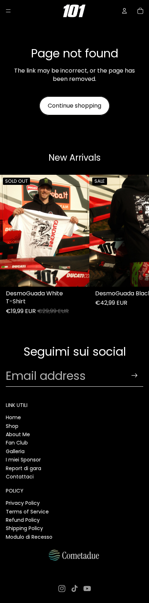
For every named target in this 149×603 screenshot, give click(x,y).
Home (13, 417)
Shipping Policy (24, 528)
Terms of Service (27, 511)
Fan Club (17, 442)
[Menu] (8, 11)
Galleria (15, 451)
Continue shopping (74, 105)
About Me (18, 434)
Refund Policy (23, 520)
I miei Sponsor (23, 459)
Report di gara (23, 468)
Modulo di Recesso (29, 537)
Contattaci (20, 476)
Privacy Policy (23, 503)
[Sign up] (134, 375)
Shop (12, 426)
